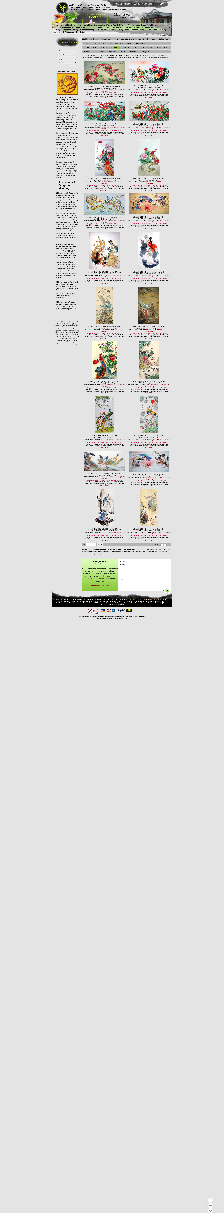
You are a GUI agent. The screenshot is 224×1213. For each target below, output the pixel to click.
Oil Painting (118, 603)
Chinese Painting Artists (119, 30)
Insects (122, 52)
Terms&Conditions (122, 600)
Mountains (92, 25)
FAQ (165, 600)
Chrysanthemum (112, 43)
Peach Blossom (98, 43)
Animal (130, 25)
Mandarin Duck (98, 47)
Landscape (82, 25)
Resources (148, 600)
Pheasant (109, 47)
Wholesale (153, 30)
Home (55, 25)
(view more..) (73, 344)
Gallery (57, 600)
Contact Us (109, 600)
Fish (61, 25)
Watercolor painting (70, 30)
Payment (99, 600)
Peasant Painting (87, 30)
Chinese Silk (102, 30)
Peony (107, 27)
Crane (138, 27)
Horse (143, 25)
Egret (164, 43)
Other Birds (127, 47)
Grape (137, 47)
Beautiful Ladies (66, 27)
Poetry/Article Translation (75, 32)
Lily (117, 39)
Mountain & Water (105, 25)
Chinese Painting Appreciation (72, 600)
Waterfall (116, 25)
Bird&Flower (99, 27)
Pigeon (149, 43)
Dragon (137, 25)
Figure (56, 27)
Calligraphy (161, 27)
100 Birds (145, 27)
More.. (73, 25)
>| (165, 544)
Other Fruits (133, 52)
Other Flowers (125, 43)
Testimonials (89, 600)
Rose (153, 39)
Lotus (125, 27)
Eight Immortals (80, 27)
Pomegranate (148, 47)
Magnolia (124, 39)
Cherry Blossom (135, 39)
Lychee (158, 47)
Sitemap (158, 600)
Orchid (145, 39)
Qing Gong (146, 52)
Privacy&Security (136, 600)
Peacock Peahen (139, 43)
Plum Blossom (116, 27)
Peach (166, 47)
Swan (157, 43)
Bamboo (132, 27)
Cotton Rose (163, 39)
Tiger (149, 25)
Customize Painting (139, 30)
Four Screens (99, 52)
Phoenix (117, 47)
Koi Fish (67, 25)
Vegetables (112, 52)
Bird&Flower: (87, 39)
